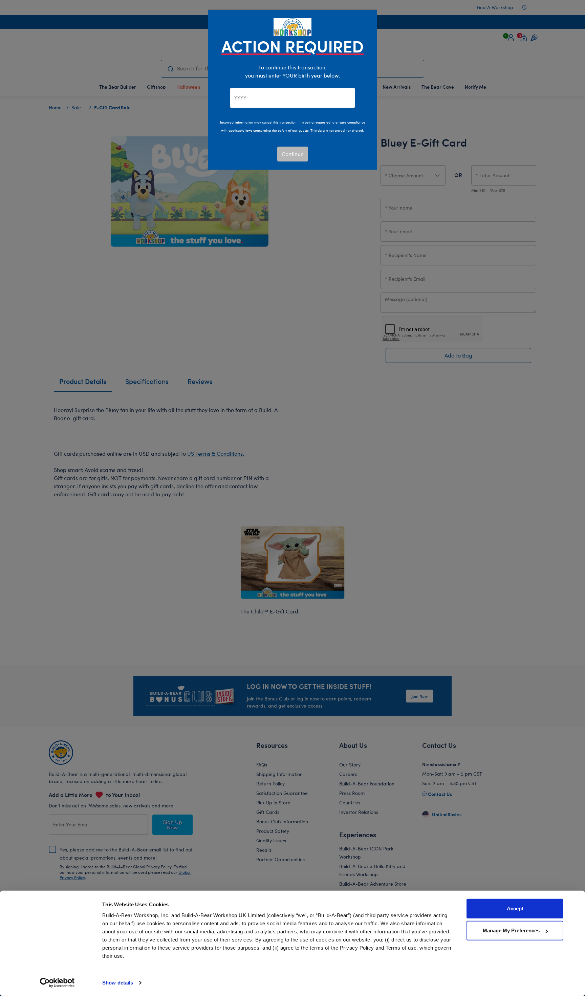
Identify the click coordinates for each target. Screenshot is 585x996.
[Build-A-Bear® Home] (292, 26)
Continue (293, 153)
